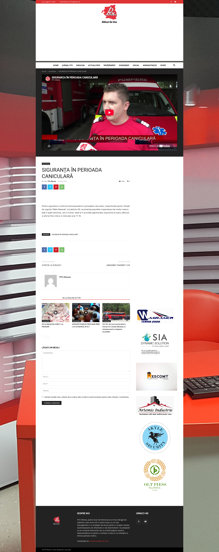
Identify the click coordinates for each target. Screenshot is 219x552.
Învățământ (109, 65)
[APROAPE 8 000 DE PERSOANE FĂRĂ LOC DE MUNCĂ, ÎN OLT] (86, 312)
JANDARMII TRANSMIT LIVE (118, 265)
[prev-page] (43, 336)
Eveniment (124, 65)
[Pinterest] (56, 187)
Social (136, 65)
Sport (163, 65)
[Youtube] (175, 2)
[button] (174, 65)
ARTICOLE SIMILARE (51, 298)
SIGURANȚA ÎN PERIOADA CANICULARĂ (65, 234)
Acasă (44, 71)
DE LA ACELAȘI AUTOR (71, 298)
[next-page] (47, 336)
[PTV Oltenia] (109, 14)
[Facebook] (171, 2)
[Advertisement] (109, 43)
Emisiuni (80, 65)
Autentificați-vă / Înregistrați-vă (70, 2)
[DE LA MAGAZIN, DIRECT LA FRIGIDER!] (55, 312)
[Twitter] (50, 187)
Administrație (150, 65)
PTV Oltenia (52, 181)
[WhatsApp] (61, 187)
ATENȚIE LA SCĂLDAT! (51, 265)
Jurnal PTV (67, 65)
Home (56, 65)
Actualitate (94, 65)
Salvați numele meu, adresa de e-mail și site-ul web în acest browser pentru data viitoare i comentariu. (86, 397)
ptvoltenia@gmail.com (99, 541)
